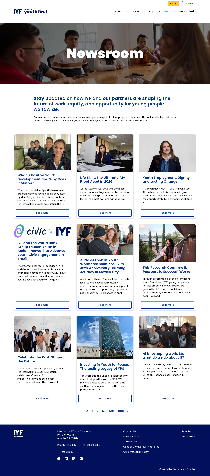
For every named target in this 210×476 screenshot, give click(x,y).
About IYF (120, 11)
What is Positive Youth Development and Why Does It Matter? (41, 179)
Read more (50, 214)
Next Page (118, 411)
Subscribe (189, 3)
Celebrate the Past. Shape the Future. (39, 359)
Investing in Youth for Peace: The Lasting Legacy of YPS (104, 367)
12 (103, 411)
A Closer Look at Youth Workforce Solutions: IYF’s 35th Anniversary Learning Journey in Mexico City (102, 266)
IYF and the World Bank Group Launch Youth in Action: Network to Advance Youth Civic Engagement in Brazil (41, 251)
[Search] (164, 4)
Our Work (137, 11)
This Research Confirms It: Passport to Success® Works (166, 270)
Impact (153, 11)
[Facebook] (58, 458)
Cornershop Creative (184, 469)
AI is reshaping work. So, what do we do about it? (163, 356)
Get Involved (186, 11)
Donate (173, 3)
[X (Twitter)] (73, 458)
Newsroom (170, 11)
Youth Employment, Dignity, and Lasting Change (167, 180)
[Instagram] (81, 458)
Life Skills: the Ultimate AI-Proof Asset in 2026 (102, 180)
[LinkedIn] (66, 458)
